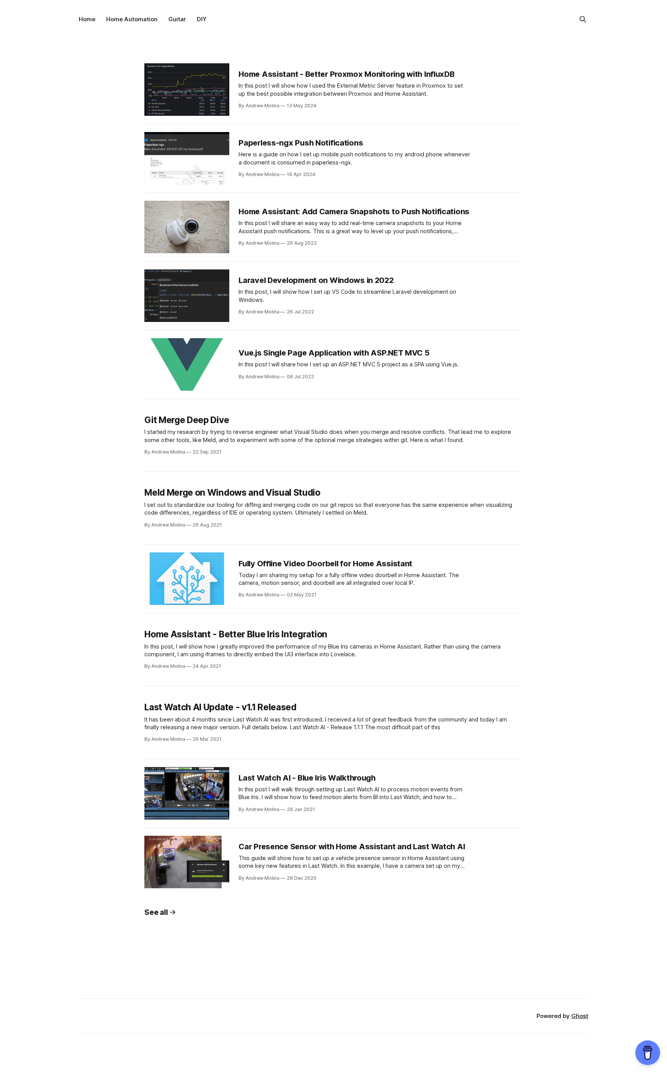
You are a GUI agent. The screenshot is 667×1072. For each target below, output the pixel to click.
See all (156, 912)
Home (87, 19)
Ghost (579, 1016)
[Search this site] (583, 19)
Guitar (177, 19)
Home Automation (131, 19)
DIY (202, 19)
